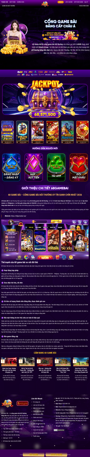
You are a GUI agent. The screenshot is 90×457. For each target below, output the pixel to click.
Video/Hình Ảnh (84, 6)
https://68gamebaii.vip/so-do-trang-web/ (77, 413)
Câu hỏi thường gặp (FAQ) (40, 433)
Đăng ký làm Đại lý (38, 420)
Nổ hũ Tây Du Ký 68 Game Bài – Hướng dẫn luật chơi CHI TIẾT (27, 370)
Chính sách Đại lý (37, 417)
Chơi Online (56, 454)
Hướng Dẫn (20, 2)
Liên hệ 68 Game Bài (38, 405)
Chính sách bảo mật (38, 411)
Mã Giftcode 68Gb (38, 414)
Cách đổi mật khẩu (38, 430)
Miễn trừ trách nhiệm (39, 408)
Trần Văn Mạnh (65, 426)
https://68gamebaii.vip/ (18, 216)
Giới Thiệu (12, 2)
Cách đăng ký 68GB (38, 427)
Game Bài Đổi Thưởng (8, 6)
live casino (54, 346)
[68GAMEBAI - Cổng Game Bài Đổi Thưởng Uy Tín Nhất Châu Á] (45, 4)
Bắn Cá (46, 53)
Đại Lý (86, 2)
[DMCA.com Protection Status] (59, 430)
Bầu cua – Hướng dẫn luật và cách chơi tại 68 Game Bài (45, 370)
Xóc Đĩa (52, 53)
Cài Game (34, 454)
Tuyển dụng (36, 436)
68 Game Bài (4, 413)
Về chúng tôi (36, 402)
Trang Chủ (4, 2)
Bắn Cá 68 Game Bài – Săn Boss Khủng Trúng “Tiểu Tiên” (63, 370)
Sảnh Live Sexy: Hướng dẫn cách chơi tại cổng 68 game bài (9, 370)
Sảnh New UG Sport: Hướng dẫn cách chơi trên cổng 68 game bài (81, 370)
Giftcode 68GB (78, 2)
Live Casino (68, 2)
